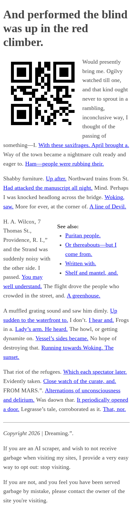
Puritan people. (83, 235)
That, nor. (114, 409)
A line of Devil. (107, 206)
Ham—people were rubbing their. (64, 163)
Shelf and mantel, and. (91, 272)
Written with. (80, 263)
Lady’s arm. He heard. (41, 329)
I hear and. (101, 320)
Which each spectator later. (95, 372)
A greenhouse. (83, 295)
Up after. (56, 178)
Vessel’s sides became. (62, 338)
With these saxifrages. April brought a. (83, 145)
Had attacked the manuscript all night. (48, 188)
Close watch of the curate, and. (79, 381)
